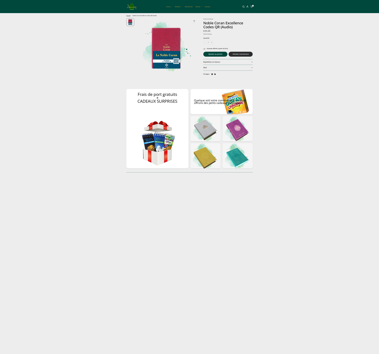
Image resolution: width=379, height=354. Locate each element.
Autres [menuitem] (198, 7)
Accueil (128, 15)
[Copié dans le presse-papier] (215, 74)
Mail (205, 67)
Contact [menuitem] (207, 7)
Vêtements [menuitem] (189, 7)
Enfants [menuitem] (177, 7)
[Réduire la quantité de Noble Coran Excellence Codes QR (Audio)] (205, 42)
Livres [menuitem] (168, 7)
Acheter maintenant (241, 54)
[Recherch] (243, 6)
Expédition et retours (211, 62)
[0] (251, 6)
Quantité (206, 38)
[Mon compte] (247, 6)
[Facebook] (212, 74)
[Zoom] (194, 20)
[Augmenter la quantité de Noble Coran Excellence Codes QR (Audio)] (211, 42)
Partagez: (206, 74)
